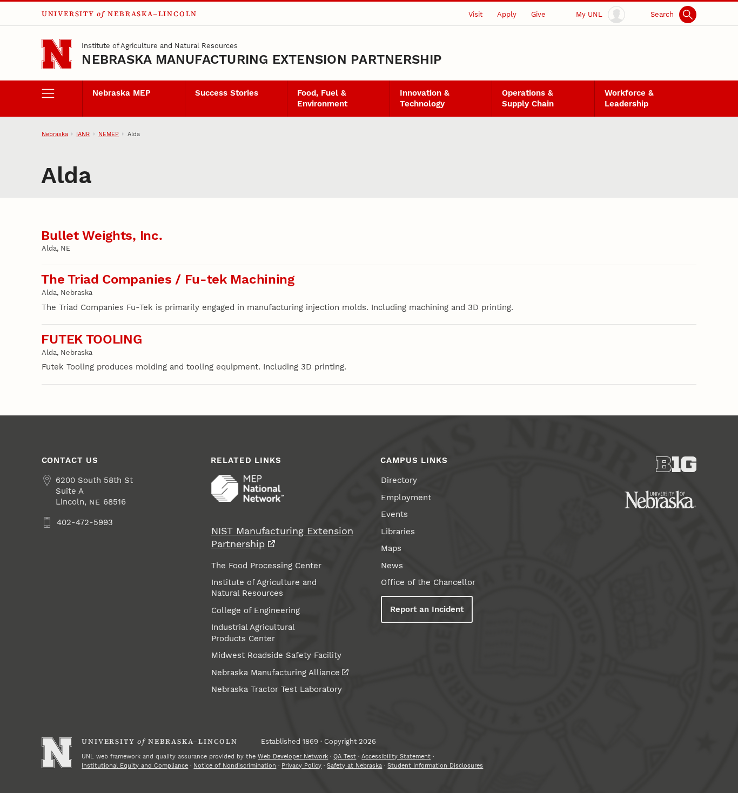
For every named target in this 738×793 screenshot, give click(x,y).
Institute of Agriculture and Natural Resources (160, 45)
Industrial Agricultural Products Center (253, 632)
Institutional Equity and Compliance (135, 765)
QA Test (344, 756)
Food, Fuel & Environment (322, 98)
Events (394, 514)
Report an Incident (427, 609)
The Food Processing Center (266, 565)
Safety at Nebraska (354, 765)
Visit (475, 14)
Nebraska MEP (121, 93)
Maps (391, 548)
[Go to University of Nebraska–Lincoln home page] (57, 54)
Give (538, 14)
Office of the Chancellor (428, 582)
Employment (406, 497)
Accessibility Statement (396, 756)
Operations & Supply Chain (528, 98)
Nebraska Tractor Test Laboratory (276, 689)
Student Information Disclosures (435, 765)
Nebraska (55, 134)
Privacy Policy (301, 765)
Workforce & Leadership (629, 98)
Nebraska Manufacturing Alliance (275, 672)
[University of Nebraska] (660, 499)
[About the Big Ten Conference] (676, 464)
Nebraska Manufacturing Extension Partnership (262, 59)
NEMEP (108, 134)
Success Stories (226, 93)
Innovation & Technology (424, 98)
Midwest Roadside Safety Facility (276, 655)
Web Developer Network (293, 756)
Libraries (398, 531)
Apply (506, 14)
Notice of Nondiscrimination (234, 765)
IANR (83, 134)
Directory (399, 480)
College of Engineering (255, 610)
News (392, 565)
